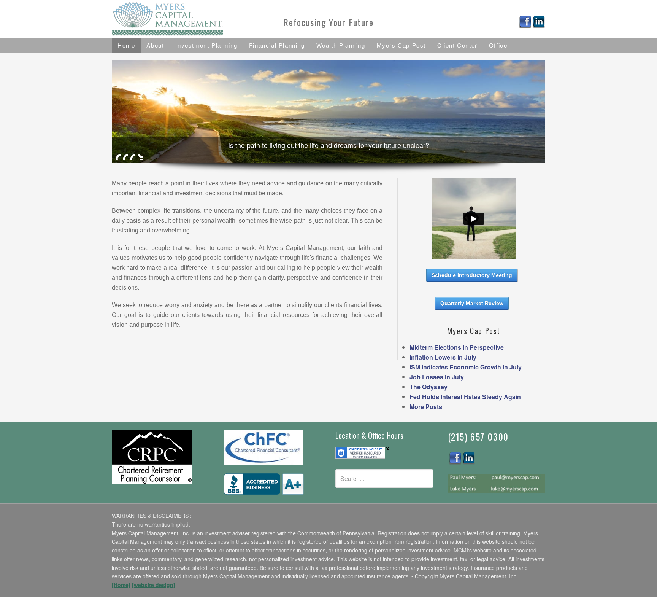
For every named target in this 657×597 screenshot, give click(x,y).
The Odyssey (428, 386)
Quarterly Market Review (471, 303)
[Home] (121, 585)
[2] (125, 156)
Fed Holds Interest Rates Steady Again (465, 396)
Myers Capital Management (180, 19)
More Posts (425, 406)
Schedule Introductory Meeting (472, 275)
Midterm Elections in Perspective (456, 347)
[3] (132, 156)
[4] (140, 156)
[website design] (153, 585)
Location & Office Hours (369, 435)
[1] (118, 156)
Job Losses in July (436, 377)
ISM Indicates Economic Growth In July (465, 367)
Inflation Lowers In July (442, 357)
